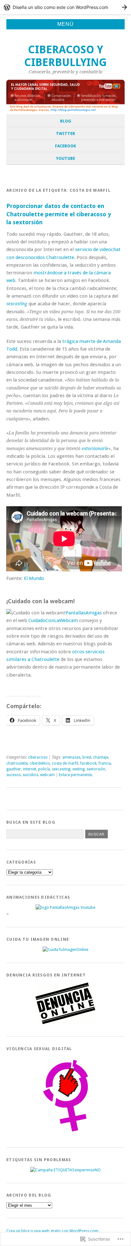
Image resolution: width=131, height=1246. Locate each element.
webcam (47, 775)
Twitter (65, 133)
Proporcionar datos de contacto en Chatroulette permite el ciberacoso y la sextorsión (58, 214)
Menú (65, 24)
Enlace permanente (75, 775)
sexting (78, 769)
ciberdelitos (40, 763)
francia (105, 763)
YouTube (65, 158)
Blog (65, 121)
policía (44, 769)
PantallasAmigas (84, 613)
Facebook (65, 146)
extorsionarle (95, 448)
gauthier (13, 769)
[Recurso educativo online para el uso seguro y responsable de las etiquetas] (65, 1170)
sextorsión (95, 769)
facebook (88, 763)
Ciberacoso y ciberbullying (65, 56)
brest (86, 757)
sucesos (13, 775)
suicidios (30, 775)
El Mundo (34, 578)
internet (29, 769)
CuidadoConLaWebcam (53, 620)
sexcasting (61, 769)
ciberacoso (38, 757)
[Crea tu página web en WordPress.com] (65, 7)
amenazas (71, 757)
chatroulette (17, 763)
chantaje (100, 757)
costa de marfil (65, 763)
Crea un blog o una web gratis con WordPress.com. (52, 1230)
